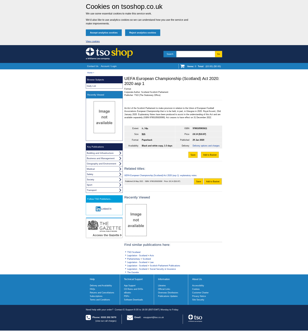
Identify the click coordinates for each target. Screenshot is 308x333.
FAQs (92, 289)
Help (92, 279)
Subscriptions (96, 296)
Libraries (162, 285)
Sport (89, 185)
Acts (152, 255)
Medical (91, 169)
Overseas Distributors (168, 292)
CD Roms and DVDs (133, 289)
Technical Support (133, 279)
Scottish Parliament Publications (165, 265)
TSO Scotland (133, 252)
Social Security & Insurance (163, 269)
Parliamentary (133, 259)
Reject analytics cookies (142, 32)
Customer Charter (200, 292)
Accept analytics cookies (104, 32)
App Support (130, 285)
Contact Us (92, 66)
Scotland (147, 259)
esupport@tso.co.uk (153, 317)
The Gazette (133, 272)
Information (164, 279)
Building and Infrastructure (100, 153)
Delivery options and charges (206, 146)
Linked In (106, 208)
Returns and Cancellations (102, 292)
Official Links (164, 289)
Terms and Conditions (100, 299)
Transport (92, 190)
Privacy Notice (199, 296)
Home (90, 73)
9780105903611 (200, 128)
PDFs (126, 296)
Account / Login (109, 66)
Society (90, 179)
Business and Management (101, 158)
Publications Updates (168, 296)
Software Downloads (133, 299)
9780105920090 (156, 181)
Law (152, 262)
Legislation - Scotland (137, 255)
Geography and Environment (101, 163)
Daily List (91, 86)
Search (170, 54)
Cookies (196, 289)
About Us (197, 279)
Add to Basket (210, 155)
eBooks (127, 292)
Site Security (198, 299)
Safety (90, 174)
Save (193, 155)
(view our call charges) (105, 321)
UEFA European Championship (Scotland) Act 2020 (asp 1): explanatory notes (160, 175)
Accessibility (198, 285)
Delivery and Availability (101, 285)
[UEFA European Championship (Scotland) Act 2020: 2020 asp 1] (136, 220)
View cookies (93, 41)
